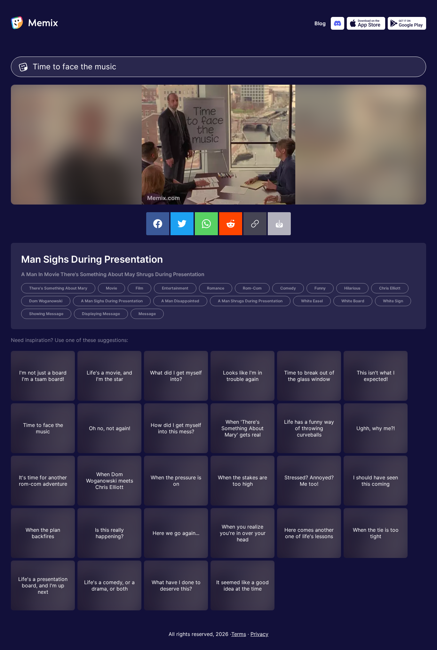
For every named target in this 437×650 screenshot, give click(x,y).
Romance (215, 288)
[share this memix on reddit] (230, 223)
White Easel (312, 300)
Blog (320, 23)
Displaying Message (101, 313)
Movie (111, 288)
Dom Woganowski (45, 300)
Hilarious (352, 288)
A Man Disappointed (180, 300)
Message (147, 313)
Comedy (288, 288)
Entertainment (175, 288)
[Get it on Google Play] (407, 23)
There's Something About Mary (58, 288)
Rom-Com (252, 288)
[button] (254, 223)
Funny (320, 288)
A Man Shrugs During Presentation (250, 300)
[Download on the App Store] (366, 23)
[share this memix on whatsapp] (206, 223)
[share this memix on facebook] (157, 223)
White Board (352, 300)
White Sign (393, 300)
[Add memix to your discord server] (337, 23)
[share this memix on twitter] (182, 223)
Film (139, 288)
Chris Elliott (390, 288)
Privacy (259, 634)
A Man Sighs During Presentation (112, 300)
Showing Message (46, 313)
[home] (34, 23)
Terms (238, 634)
